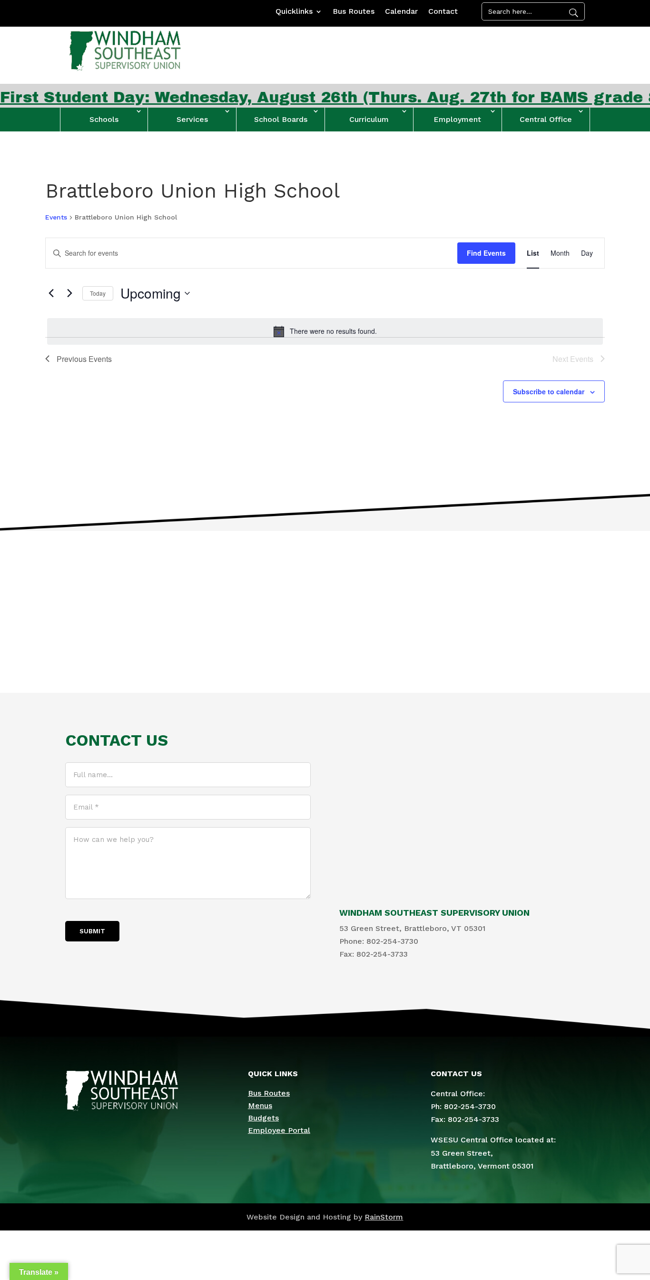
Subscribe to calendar (548, 391)
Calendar (401, 12)
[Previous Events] (51, 293)
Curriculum (369, 119)
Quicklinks (294, 12)
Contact (443, 12)
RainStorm (383, 1216)
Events (56, 217)
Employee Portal (279, 1130)
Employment (457, 119)
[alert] (325, 331)
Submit (92, 931)
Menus (260, 1105)
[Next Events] (69, 293)
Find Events (486, 253)
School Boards (280, 119)
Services (192, 119)
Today (98, 293)
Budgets (263, 1117)
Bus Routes (353, 12)
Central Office (546, 119)
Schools (103, 119)
